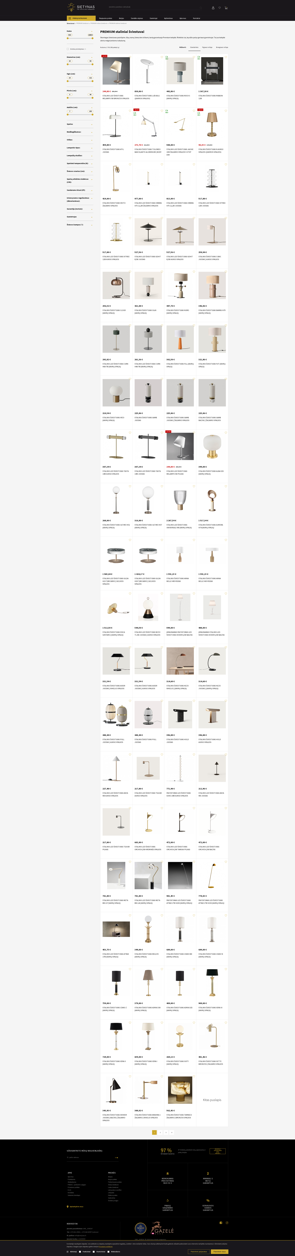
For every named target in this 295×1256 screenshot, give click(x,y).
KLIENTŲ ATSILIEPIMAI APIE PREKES (218, 1151)
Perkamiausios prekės (115, 1182)
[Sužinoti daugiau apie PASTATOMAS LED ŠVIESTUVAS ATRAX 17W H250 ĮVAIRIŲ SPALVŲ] (180, 875)
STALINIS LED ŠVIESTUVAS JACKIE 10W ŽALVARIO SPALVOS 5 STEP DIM (180, 152)
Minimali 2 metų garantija (208, 1180)
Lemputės (111, 1193)
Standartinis (194, 47)
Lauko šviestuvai (113, 1187)
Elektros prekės (112, 1195)
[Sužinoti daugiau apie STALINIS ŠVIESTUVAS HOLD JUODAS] (180, 714)
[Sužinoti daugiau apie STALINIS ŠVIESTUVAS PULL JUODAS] (148, 714)
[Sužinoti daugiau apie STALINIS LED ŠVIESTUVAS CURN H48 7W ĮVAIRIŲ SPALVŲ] (148, 339)
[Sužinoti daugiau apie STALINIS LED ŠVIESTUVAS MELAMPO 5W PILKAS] (180, 446)
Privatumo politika (74, 1187)
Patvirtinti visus (220, 1252)
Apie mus (183, 18)
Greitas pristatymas (78, 49)
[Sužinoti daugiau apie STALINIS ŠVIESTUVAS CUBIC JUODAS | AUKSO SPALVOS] (212, 232)
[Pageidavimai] (220, 8)
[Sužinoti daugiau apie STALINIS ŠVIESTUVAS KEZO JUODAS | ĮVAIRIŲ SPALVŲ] (212, 661)
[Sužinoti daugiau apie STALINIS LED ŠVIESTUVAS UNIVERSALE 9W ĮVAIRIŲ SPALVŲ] (180, 500)
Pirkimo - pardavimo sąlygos (77, 1185)
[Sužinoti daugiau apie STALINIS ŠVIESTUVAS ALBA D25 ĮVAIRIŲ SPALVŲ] (212, 446)
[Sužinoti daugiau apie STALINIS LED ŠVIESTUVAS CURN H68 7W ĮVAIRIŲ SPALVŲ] (116, 339)
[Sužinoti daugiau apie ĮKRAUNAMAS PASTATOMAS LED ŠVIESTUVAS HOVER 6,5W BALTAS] (180, 607)
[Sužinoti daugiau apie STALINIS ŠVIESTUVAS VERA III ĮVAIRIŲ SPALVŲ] (212, 983)
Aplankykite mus (76, 1207)
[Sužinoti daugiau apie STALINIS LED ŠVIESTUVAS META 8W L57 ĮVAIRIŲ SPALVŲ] (116, 875)
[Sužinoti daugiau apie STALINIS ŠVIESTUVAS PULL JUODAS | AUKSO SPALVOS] (116, 714)
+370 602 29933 (75, 1232)
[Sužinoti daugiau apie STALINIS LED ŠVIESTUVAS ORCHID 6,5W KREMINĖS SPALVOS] (148, 822)
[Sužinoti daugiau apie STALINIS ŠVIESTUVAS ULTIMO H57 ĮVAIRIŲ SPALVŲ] (148, 500)
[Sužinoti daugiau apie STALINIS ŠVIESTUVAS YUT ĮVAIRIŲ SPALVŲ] (212, 339)
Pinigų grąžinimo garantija (167, 1207)
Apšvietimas (168, 18)
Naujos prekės (112, 1179)
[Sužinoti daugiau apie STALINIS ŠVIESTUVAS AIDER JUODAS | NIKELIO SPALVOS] (116, 661)
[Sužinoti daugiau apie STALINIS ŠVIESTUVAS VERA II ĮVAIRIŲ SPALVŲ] (116, 1036)
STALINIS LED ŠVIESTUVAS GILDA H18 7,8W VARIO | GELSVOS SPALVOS (148, 581)
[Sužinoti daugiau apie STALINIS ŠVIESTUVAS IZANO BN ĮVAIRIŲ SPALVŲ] (180, 929)
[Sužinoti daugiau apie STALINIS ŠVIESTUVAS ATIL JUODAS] (116, 124)
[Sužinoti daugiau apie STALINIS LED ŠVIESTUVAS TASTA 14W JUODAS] (148, 446)
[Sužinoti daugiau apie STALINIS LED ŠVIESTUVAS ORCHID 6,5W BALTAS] (212, 822)
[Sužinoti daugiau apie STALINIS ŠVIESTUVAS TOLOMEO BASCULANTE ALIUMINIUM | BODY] (148, 124)
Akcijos (121, 18)
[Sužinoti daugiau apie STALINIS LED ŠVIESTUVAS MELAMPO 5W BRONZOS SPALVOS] (116, 71)
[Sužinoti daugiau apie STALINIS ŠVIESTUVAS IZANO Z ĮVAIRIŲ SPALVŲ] (116, 983)
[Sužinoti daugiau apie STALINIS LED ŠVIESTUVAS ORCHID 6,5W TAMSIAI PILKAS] (180, 822)
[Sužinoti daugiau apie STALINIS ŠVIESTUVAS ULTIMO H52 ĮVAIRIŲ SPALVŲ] (116, 500)
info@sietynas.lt (80, 1235)
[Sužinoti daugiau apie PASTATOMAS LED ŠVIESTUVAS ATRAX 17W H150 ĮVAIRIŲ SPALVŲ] (212, 875)
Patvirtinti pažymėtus (199, 1252)
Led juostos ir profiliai (114, 1190)
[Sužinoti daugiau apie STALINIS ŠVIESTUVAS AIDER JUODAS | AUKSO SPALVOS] (148, 661)
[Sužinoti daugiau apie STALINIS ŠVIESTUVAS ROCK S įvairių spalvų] (180, 71)
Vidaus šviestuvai (113, 1185)
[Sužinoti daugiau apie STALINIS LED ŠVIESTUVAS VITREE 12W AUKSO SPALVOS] (116, 232)
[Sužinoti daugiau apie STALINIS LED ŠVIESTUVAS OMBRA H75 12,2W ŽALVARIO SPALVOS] (148, 178)
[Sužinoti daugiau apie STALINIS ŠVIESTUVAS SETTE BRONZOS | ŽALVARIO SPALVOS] (212, 1036)
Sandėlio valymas (137, 18)
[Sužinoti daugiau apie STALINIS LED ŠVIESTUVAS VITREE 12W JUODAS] (212, 178)
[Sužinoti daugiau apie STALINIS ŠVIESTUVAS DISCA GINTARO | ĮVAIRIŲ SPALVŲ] (116, 607)
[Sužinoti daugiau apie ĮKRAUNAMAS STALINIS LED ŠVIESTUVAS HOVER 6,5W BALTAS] (212, 607)
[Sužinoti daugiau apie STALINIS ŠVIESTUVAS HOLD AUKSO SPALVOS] (212, 714)
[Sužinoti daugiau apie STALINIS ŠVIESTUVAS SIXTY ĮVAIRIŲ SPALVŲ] (180, 1036)
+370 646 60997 (86, 1232)
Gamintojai (153, 18)
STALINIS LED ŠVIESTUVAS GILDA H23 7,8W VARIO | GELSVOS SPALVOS (115, 581)
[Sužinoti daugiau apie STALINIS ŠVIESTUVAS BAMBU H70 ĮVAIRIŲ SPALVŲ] (212, 285)
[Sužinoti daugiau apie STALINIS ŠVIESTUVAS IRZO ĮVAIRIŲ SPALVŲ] (116, 392)
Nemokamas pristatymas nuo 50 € (167, 1180)
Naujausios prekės (105, 18)
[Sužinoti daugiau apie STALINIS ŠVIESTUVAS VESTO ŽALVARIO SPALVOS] (116, 178)
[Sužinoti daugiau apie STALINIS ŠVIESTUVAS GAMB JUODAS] (148, 392)
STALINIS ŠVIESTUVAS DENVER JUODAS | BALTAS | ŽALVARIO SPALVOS (115, 1118)
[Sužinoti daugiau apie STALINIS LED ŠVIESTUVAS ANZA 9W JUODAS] (212, 768)
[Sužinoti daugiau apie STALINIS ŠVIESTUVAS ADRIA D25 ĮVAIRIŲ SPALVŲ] (180, 983)
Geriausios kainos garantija (208, 1207)
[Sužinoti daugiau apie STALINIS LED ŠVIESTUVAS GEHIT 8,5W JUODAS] (148, 232)
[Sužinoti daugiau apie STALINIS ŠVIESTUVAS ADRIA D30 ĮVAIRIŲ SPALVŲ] (148, 983)
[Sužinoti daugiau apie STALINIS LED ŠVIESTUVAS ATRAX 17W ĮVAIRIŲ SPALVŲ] (116, 929)
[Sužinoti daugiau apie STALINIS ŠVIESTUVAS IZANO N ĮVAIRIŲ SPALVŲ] (212, 929)
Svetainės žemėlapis (74, 1195)
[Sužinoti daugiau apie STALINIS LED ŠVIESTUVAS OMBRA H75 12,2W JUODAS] (180, 178)
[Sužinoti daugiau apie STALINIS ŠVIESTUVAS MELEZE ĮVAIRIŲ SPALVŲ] (148, 929)
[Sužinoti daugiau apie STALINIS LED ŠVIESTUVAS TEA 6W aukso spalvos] (148, 768)
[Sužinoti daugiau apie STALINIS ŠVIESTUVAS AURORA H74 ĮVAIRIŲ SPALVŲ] (212, 500)
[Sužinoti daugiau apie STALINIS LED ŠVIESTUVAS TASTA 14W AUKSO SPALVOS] (116, 446)
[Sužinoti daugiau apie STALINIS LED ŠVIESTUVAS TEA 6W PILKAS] (116, 822)
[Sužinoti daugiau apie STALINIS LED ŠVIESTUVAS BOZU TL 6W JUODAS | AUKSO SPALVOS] (148, 607)
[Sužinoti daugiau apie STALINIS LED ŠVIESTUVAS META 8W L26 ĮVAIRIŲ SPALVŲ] (148, 875)
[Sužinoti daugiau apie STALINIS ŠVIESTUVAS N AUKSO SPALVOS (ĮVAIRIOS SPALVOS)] (212, 124)
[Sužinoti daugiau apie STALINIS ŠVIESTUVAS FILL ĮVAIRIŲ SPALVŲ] (180, 339)
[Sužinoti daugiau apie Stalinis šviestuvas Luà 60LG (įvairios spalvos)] (148, 71)
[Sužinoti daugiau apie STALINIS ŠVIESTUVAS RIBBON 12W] (212, 71)
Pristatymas (71, 1179)
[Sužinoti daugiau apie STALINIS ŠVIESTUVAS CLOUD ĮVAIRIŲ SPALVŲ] (116, 285)
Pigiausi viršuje (207, 47)
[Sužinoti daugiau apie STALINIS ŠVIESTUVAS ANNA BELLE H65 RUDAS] (212, 553)
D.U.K (69, 1190)
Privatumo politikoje (105, 1247)
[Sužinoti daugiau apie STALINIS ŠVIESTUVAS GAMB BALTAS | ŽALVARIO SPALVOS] (212, 392)
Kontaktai (196, 18)
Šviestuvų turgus (113, 1201)
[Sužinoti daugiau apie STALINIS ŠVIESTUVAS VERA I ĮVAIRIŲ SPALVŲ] (148, 1036)
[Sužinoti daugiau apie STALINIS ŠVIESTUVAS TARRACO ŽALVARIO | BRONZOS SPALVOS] (180, 1090)
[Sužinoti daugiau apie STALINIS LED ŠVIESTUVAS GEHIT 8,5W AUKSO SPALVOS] (180, 232)
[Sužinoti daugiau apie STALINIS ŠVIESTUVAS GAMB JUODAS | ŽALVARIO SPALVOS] (180, 392)
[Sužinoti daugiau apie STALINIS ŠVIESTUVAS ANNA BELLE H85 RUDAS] (180, 553)
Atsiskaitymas (72, 1182)
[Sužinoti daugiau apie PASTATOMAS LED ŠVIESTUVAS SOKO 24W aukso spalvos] (180, 768)
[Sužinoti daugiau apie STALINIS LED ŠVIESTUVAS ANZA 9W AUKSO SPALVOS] (116, 768)
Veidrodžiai (111, 1198)
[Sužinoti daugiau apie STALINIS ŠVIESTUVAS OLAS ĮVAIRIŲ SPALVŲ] (148, 285)
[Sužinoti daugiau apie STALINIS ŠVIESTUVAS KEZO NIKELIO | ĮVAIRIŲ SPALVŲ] (180, 661)
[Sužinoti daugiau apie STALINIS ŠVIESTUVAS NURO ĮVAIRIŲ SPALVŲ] (180, 285)
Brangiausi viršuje (222, 47)
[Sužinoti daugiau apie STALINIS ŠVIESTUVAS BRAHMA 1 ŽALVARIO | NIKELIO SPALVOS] (148, 1090)
